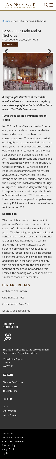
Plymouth (10, 44)
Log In (5, 453)
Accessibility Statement (13, 441)
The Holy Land (10, 390)
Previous (8, 55)
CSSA (5, 406)
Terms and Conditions (13, 437)
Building (6, 20)
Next (48, 55)
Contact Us (7, 433)
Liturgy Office (9, 410)
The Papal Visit (10, 386)
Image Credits (9, 449)
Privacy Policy (8, 445)
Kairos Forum (9, 415)
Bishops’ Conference (13, 382)
